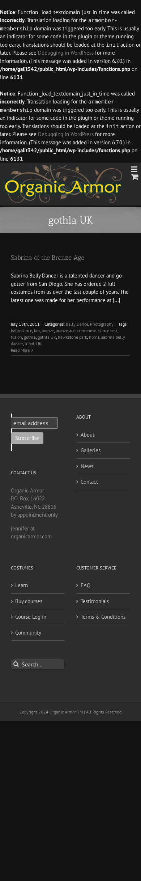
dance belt (108, 330)
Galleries (91, 450)
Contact (89, 481)
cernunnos (87, 330)
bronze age (66, 330)
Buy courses (28, 601)
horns (94, 337)
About (87, 434)
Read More (20, 350)
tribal (29, 343)
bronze (48, 330)
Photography (102, 324)
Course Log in (30, 616)
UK (39, 343)
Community (28, 632)
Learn (21, 585)
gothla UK (47, 337)
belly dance (21, 330)
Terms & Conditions (103, 616)
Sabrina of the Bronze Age (47, 258)
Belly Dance (77, 324)
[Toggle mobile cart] (134, 177)
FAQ (85, 585)
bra (37, 330)
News (87, 466)
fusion (16, 337)
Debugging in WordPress (66, 52)
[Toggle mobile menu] (134, 169)
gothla (30, 337)
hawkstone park (72, 337)
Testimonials (95, 601)
